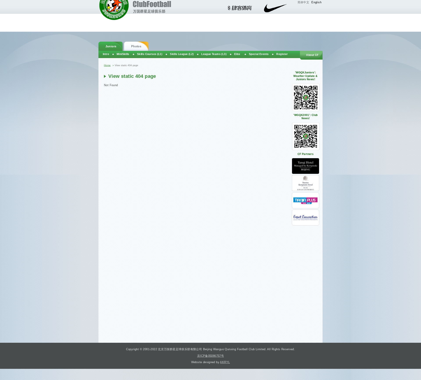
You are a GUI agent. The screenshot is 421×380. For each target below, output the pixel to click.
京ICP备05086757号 (210, 355)
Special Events (259, 54)
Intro (106, 54)
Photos (136, 46)
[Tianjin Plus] (305, 207)
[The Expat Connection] (305, 224)
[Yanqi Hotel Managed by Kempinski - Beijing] (305, 173)
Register (282, 54)
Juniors (110, 46)
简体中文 (303, 2)
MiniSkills (123, 54)
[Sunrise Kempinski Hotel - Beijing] (305, 190)
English (316, 2)
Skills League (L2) (182, 54)
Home (107, 65)
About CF (312, 55)
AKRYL (225, 362)
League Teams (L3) (214, 54)
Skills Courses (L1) (149, 54)
